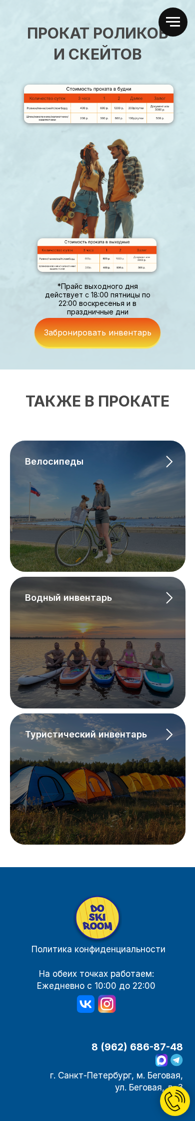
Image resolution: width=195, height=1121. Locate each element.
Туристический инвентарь (86, 734)
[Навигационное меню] (173, 22)
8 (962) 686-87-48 (137, 1047)
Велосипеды (54, 461)
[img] (97, 919)
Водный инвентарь (68, 597)
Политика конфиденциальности (99, 949)
